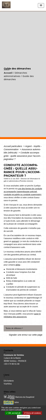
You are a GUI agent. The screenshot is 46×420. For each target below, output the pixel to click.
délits (17, 265)
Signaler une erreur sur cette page (25, 335)
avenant (15, 241)
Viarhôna (8, 384)
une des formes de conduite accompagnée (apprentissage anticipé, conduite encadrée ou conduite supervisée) (23, 192)
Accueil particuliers (13, 146)
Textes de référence (13, 328)
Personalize (23, 417)
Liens (6, 375)
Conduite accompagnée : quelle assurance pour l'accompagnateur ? (22, 155)
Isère (16, 402)
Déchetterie (9, 381)
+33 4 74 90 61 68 (11, 364)
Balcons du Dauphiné (24, 397)
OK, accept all (14, 413)
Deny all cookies (33, 413)
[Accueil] (11, 5)
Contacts (8, 350)
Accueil (8, 73)
